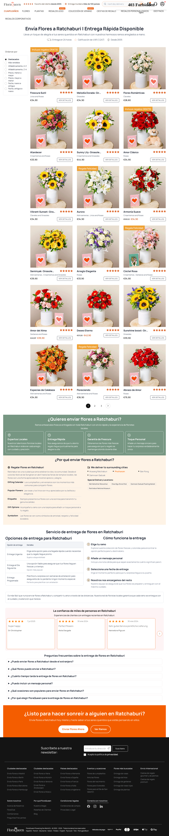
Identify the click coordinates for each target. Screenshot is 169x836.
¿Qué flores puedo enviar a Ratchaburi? (33, 668)
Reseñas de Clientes (42, 809)
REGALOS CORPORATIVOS (18, 18)
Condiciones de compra (70, 805)
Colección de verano (80, 11)
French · (36, 831)
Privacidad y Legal (67, 809)
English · (63, 831)
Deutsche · (43, 831)
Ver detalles (65, 100)
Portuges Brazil (83, 831)
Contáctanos (12, 814)
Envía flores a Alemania (70, 773)
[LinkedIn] (101, 806)
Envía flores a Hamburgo (17, 789)
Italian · (50, 831)
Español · (29, 831)
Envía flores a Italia (68, 785)
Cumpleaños (11, 11)
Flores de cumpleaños (96, 773)
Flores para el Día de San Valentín (97, 790)
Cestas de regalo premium (147, 780)
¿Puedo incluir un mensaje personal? (32, 683)
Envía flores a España (69, 777)
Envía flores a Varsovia (43, 781)
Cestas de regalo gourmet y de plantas (149, 774)
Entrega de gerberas (122, 781)
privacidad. (112, 754)
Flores (26, 11)
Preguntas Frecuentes (16, 817)
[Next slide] (159, 633)
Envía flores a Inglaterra (70, 789)
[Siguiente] (108, 406)
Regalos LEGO (56, 11)
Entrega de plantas (122, 789)
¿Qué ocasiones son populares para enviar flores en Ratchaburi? (47, 690)
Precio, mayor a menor (14, 79)
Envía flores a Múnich (43, 777)
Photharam (120, 471)
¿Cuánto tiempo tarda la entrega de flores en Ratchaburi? (43, 676)
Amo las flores (93, 777)
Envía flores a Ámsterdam (39, 786)
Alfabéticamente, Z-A (17, 69)
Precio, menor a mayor (14, 74)
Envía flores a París (15, 781)
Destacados (13, 59)
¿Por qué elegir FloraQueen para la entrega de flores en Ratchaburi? (49, 698)
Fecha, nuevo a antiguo (14, 84)
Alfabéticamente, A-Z (17, 66)
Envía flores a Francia (69, 781)
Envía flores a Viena (42, 773)
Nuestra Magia (40, 805)
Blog (35, 814)
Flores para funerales (96, 785)
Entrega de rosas (121, 773)
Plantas (39, 11)
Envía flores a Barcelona (17, 785)
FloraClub (11, 809)
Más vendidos (14, 62)
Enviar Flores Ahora (73, 729)
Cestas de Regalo (106, 11)
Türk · (75, 831)
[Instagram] (96, 806)
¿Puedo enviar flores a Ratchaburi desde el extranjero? (42, 661)
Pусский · (69, 831)
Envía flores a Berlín (15, 777)
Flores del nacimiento (96, 781)
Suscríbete (120, 748)
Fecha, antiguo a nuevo (15, 89)
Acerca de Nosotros (15, 805)
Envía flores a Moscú (42, 792)
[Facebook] (90, 806)
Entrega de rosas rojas (123, 785)
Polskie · (56, 831)
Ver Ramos (101, 729)
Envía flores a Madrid (16, 773)
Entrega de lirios (120, 777)
